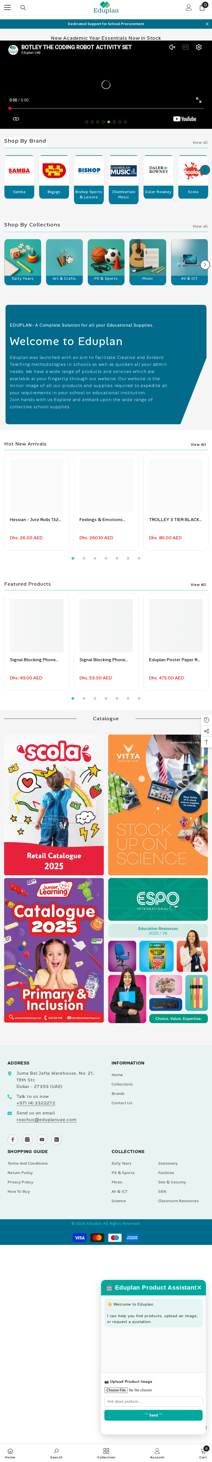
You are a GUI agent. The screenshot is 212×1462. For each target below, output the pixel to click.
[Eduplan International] (19, 172)
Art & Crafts (64, 278)
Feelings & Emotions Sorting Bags (101, 520)
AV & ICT (189, 278)
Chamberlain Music (124, 195)
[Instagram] (27, 1139)
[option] (106, 24)
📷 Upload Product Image (128, 1382)
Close (207, 24)
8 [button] (125, 122)
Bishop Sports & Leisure (88, 195)
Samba (19, 192)
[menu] (7, 7)
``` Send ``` (153, 1415)
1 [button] (86, 122)
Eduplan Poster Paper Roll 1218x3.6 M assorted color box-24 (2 (175, 660)
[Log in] (189, 7)
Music (147, 278)
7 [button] (119, 122)
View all (200, 142)
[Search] (23, 7)
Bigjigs (54, 192)
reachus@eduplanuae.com (47, 1119)
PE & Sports (106, 278)
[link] (56, 1453)
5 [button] (108, 122)
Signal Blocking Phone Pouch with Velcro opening (102, 660)
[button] (205, 170)
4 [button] (103, 122)
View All (198, 444)
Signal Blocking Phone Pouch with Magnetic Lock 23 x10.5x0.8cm (33, 660)
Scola (193, 192)
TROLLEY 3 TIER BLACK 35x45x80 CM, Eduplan (174, 520)
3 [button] (97, 122)
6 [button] (114, 122)
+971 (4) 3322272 (36, 1103)
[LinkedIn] (56, 1139)
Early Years (23, 278)
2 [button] (92, 122)
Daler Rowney (158, 192)
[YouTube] (42, 1139)
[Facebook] (12, 1139)
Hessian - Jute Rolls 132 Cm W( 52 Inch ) (34, 520)
